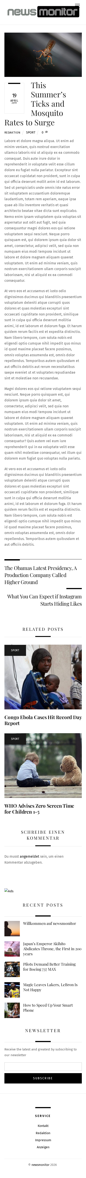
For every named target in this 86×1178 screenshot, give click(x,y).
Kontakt (43, 1126)
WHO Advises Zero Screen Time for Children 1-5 (39, 808)
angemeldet (29, 856)
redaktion (12, 132)
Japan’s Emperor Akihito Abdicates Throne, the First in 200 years (52, 948)
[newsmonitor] (43, 12)
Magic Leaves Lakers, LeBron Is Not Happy (50, 987)
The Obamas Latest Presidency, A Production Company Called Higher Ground (40, 575)
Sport (30, 132)
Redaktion (43, 1133)
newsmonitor (40, 1165)
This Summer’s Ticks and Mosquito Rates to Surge (35, 103)
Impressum (43, 1140)
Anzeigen (43, 1147)
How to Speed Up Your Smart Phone (48, 1008)
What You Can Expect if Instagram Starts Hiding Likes (44, 600)
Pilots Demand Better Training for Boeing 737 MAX (49, 967)
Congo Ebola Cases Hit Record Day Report (43, 720)
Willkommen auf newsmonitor (49, 923)
